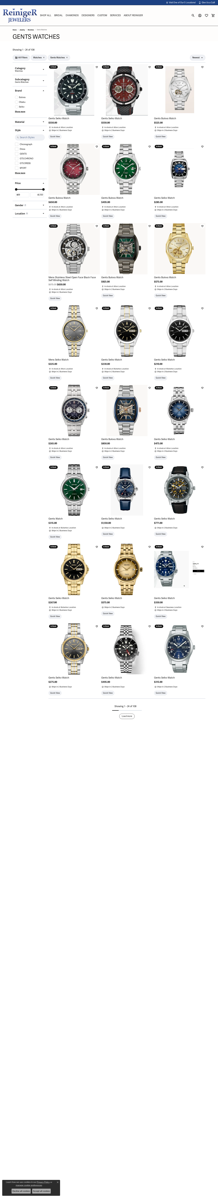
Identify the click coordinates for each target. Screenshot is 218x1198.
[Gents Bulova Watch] (179, 89)
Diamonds (72, 15)
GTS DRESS (25, 163)
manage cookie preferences (29, 1185)
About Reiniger (133, 15)
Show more (20, 111)
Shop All (45, 15)
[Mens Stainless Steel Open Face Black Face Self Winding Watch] (74, 248)
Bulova (22, 97)
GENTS (23, 154)
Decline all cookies (21, 1191)
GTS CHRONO (26, 158)
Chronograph (26, 144)
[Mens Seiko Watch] (74, 331)
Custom (102, 15)
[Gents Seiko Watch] (74, 89)
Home (15, 30)
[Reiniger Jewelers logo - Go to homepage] (20, 15)
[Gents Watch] (74, 490)
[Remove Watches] (43, 57)
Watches (31, 30)
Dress (22, 149)
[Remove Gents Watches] (66, 57)
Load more (127, 716)
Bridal (58, 15)
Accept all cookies (41, 1191)
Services (115, 15)
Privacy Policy (43, 1182)
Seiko (21, 107)
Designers (88, 15)
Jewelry (22, 30)
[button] (181, 2)
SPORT (23, 168)
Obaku (22, 102)
